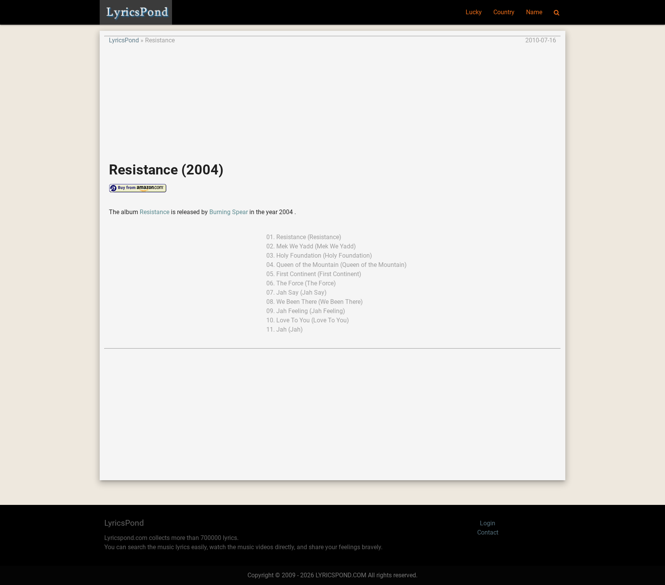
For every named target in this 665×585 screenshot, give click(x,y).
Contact (487, 532)
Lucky (474, 12)
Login (487, 523)
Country (504, 12)
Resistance (155, 212)
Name (534, 12)
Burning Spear (228, 212)
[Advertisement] (332, 99)
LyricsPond (124, 40)
